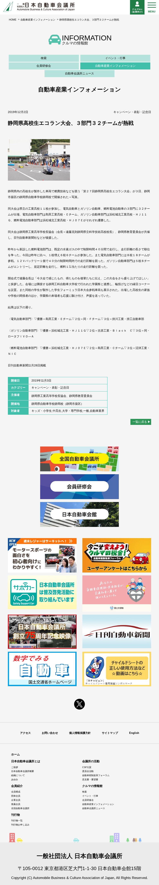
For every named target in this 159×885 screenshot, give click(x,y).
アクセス (25, 732)
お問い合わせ (50, 732)
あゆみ (14, 779)
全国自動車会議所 (20, 808)
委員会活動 (88, 771)
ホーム (15, 754)
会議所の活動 (91, 761)
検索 (44, 58)
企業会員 (15, 800)
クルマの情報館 (92, 786)
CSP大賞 (86, 767)
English (134, 732)
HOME (12, 19)
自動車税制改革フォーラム (96, 775)
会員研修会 (43, 65)
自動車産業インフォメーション (37, 19)
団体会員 (15, 796)
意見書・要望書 (90, 779)
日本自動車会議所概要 (22, 771)
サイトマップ (110, 732)
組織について (18, 775)
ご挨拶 (14, 767)
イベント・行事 (115, 58)
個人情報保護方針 (80, 732)
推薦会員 (15, 804)
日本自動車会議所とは (25, 761)
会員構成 (15, 791)
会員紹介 (17, 786)
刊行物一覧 (17, 820)
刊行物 (15, 814)
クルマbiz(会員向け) (137, 10)
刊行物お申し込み (20, 824)
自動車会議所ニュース (79, 73)
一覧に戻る (139, 421)
